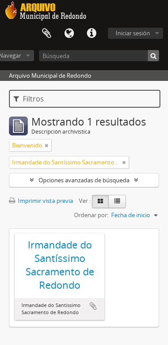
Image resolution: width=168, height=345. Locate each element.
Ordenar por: (91, 215)
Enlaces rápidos (91, 33)
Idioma (69, 33)
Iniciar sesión (133, 33)
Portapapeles (46, 33)
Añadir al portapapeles (93, 306)
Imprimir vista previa (45, 201)
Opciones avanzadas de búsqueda (84, 180)
